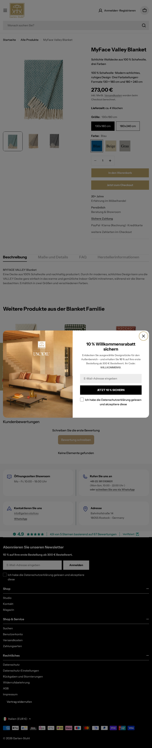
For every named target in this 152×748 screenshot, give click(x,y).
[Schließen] (143, 336)
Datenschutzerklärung (115, 399)
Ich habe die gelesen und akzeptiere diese (113, 402)
